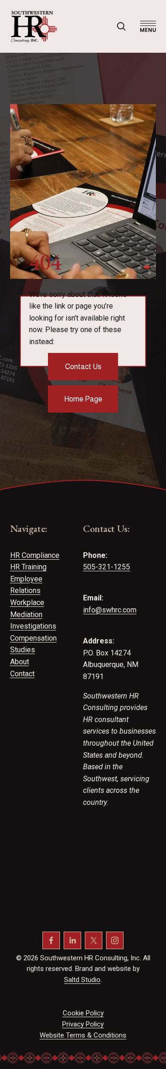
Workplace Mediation (27, 608)
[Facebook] (51, 940)
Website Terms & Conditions (83, 1035)
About (19, 661)
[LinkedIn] (72, 940)
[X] (93, 940)
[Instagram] (115, 940)
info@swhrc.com (109, 610)
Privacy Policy (83, 1024)
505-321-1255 (106, 566)
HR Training (28, 566)
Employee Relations (26, 585)
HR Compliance (34, 555)
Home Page (83, 399)
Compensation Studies (33, 644)
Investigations (33, 626)
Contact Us (83, 367)
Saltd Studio (82, 980)
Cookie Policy (83, 1013)
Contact (22, 673)
